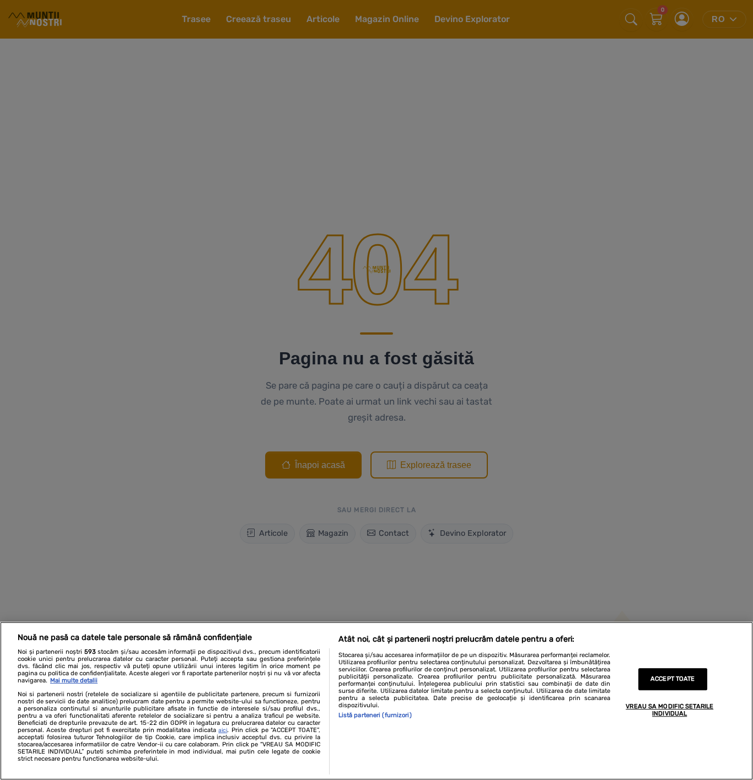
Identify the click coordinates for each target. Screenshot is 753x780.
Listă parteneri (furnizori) (375, 715)
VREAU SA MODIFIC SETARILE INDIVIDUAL (669, 710)
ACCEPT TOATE (672, 679)
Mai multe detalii (74, 680)
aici (222, 730)
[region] (376, 701)
